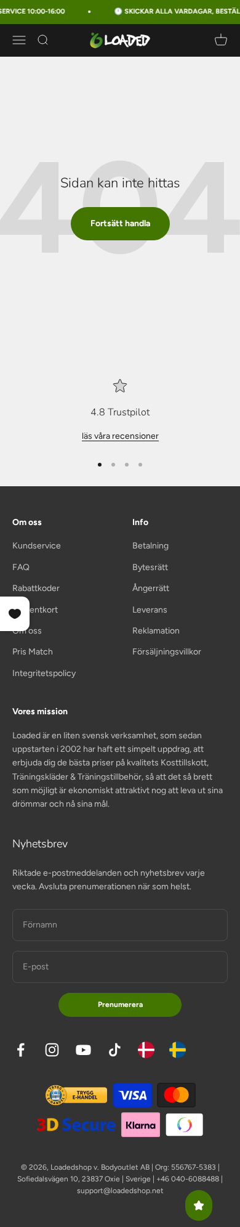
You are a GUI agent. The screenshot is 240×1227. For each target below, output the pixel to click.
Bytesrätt (150, 567)
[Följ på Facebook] (20, 1050)
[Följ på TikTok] (114, 1050)
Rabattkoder (36, 588)
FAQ (21, 567)
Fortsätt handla (120, 223)
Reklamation (156, 631)
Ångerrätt (150, 588)
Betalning (150, 545)
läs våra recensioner (120, 436)
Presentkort (35, 610)
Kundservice (36, 545)
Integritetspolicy (44, 673)
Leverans (149, 610)
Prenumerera (120, 1004)
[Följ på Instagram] (52, 1050)
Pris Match (32, 651)
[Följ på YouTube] (83, 1050)
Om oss (27, 631)
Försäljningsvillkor (166, 651)
